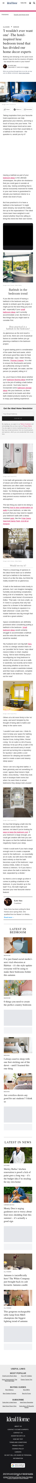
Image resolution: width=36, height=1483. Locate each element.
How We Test (18, 1439)
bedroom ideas (9, 178)
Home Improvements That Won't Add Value (9, 1380)
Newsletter (29, 109)
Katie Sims (13, 65)
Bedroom (16, 26)
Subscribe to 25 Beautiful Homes (26, 1406)
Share (8, 109)
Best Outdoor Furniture (9, 1393)
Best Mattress (9, 1390)
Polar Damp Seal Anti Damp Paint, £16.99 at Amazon (17, 521)
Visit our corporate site (25, 1475)
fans (30, 644)
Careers (18, 1452)
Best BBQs (26, 1390)
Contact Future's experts (18, 1429)
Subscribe (23, 3)
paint (12, 518)
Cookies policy (18, 1449)
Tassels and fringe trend (21, 14)
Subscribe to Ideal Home (9, 1402)
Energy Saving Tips (26, 1379)
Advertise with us (18, 1436)
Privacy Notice (27, 426)
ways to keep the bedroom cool (15, 832)
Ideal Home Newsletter (26, 1402)
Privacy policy (18, 1445)
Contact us (18, 1433)
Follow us (18, 109)
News (26, 67)
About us (18, 1426)
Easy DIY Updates (26, 1376)
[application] (18, 234)
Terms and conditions (18, 1442)
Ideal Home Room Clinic (9, 1406)
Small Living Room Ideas (9, 1376)
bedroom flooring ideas (16, 380)
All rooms (6, 26)
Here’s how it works (24, 73)
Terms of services (25, 424)
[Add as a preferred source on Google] (18, 1465)
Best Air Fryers (26, 1393)
